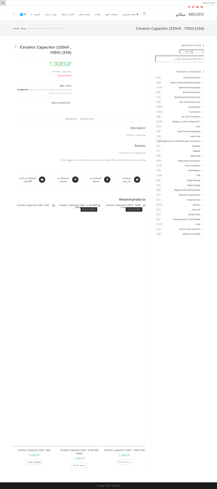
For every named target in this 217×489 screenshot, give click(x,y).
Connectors (194, 111)
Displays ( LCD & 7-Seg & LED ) (186, 121)
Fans (198, 126)
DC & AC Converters (191, 116)
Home (16, 28)
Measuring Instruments (189, 160)
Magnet (196, 150)
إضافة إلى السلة (34, 462)
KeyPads (196, 146)
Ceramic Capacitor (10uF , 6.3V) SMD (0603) (79, 452)
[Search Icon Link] (145, 14)
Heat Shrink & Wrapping (189, 131)
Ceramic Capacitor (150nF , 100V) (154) (124, 450)
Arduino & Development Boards (185, 82)
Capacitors (34, 89)
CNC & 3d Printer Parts (189, 102)
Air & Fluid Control (191, 77)
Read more (124, 462)
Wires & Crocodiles (191, 233)
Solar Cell (196, 209)
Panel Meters (194, 170)
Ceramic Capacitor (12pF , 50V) (34, 450)
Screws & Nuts (193, 199)
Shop (23, 28)
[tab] (87, 119)
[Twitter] (189, 7)
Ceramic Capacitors (49, 89)
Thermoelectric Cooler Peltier (186, 219)
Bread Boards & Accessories (187, 97)
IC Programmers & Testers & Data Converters (179, 141)
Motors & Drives (192, 165)
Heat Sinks (195, 136)
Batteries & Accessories (189, 87)
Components (65, 89)
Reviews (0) (71, 119)
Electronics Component (60, 93)
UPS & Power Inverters (189, 229)
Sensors (196, 204)
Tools (197, 224)
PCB (198, 175)
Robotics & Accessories (189, 194)
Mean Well (195, 155)
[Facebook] (193, 7)
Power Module (193, 180)
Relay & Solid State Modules (187, 189)
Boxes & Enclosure (191, 92)
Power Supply (193, 185)
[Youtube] (197, 7)
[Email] (202, 7)
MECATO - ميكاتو (190, 14)
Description (87, 119)
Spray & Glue (194, 214)
